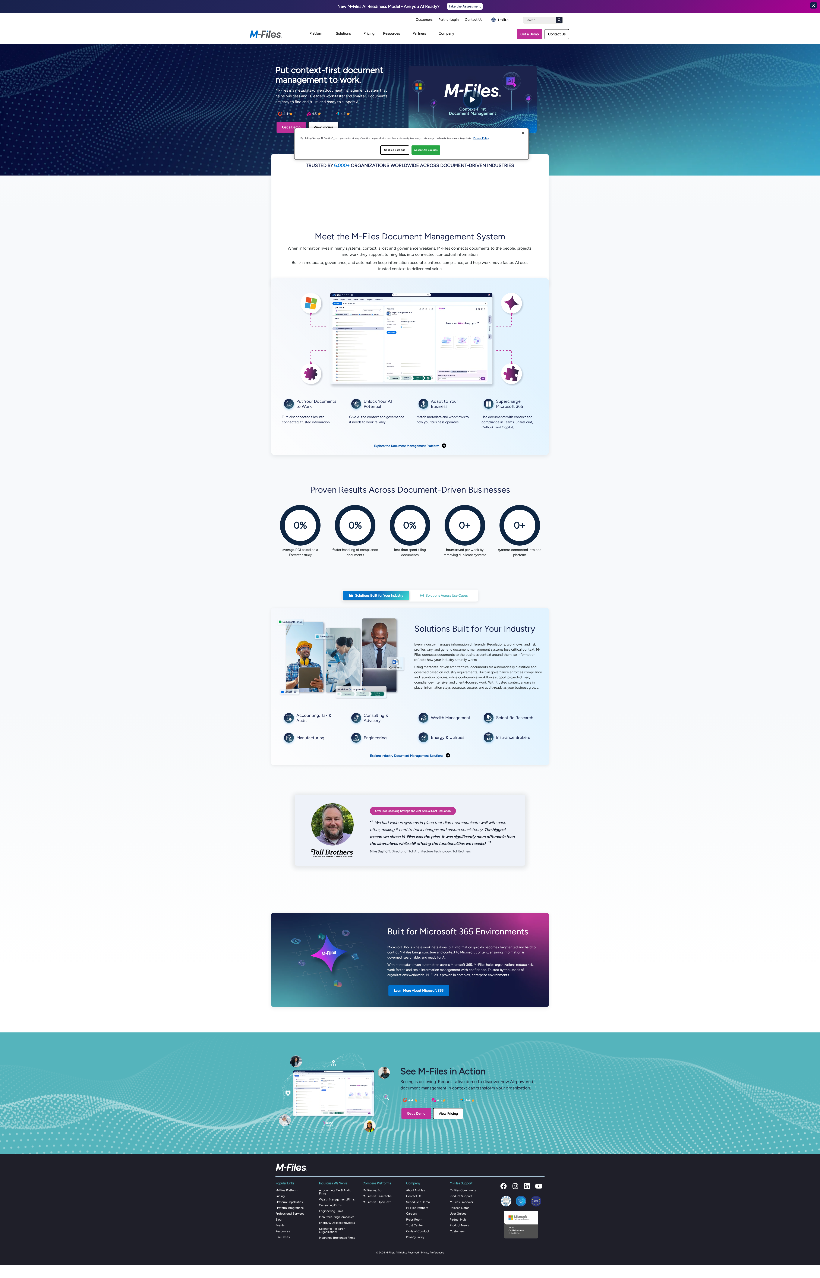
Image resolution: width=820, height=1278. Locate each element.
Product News (459, 1225)
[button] (503, 1186)
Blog (278, 1219)
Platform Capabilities (289, 1202)
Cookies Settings (394, 150)
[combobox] (500, 19)
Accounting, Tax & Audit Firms (335, 1192)
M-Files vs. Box (373, 1190)
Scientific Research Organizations (332, 1230)
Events (280, 1225)
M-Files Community (463, 1190)
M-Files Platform (286, 1190)
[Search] (559, 20)
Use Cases (282, 1237)
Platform (316, 33)
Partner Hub (458, 1219)
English (503, 20)
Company (446, 33)
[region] (411, 144)
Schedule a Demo (418, 1202)
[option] (500, 19)
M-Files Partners (417, 1208)
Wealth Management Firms (337, 1199)
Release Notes (459, 1208)
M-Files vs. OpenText (377, 1202)
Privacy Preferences (432, 1252)
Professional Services (289, 1213)
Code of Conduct (417, 1231)
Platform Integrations (289, 1208)
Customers (424, 20)
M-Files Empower (461, 1202)
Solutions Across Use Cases (447, 595)
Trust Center (414, 1225)
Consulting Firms (330, 1205)
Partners (419, 33)
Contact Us (473, 20)
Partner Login (449, 20)
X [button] (813, 5)
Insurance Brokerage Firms (337, 1238)
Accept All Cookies (426, 150)
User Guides (458, 1213)
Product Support (461, 1196)
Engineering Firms (331, 1211)
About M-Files (415, 1190)
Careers (411, 1213)
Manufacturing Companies (336, 1217)
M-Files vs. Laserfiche (377, 1196)
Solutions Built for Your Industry (379, 595)
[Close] (523, 133)
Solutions (343, 33)
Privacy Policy (415, 1237)
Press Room (414, 1219)
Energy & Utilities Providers (337, 1223)
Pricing (369, 33)
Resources (391, 33)
